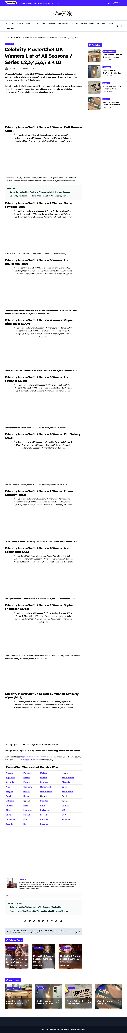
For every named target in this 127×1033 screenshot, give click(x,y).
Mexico (43, 777)
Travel (43, 23)
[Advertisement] (44, 110)
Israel (25, 819)
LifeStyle (83, 23)
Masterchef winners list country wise (35, 756)
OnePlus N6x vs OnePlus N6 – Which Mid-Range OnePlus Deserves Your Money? (112, 74)
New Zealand (46, 791)
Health (91, 23)
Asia (8, 787)
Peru (42, 805)
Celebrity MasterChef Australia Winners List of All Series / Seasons (40, 192)
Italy (25, 824)
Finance (28, 23)
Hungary (27, 796)
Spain (64, 787)
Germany (27, 787)
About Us (9, 23)
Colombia (10, 819)
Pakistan (44, 801)
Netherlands (46, 787)
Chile (8, 810)
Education (51, 23)
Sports (74, 23)
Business (19, 23)
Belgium (9, 791)
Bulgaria (10, 801)
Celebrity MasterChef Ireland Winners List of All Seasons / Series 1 (39, 195)
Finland (26, 777)
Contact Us (10, 29)
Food (111, 23)
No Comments (35, 69)
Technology (101, 23)
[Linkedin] (7, 895)
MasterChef (9, 44)
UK (63, 810)
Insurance (106, 83)
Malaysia (44, 773)
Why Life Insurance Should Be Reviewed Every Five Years (111, 104)
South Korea (67, 791)
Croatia (9, 824)
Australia (10, 782)
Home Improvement (109, 51)
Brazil (8, 796)
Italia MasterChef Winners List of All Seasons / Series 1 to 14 (37, 907)
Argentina (10, 777)
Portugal (44, 819)
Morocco (44, 782)
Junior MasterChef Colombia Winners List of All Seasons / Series (39, 911)
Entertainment (63, 23)
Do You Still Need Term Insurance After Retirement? (112, 88)
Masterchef (29, 759)
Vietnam (66, 819)
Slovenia (66, 782)
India (25, 805)
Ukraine (65, 805)
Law (36, 23)
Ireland (26, 815)
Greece (26, 791)
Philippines (45, 810)
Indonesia (27, 810)
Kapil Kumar (13, 965)
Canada (9, 805)
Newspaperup (69, 1029)
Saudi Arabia (68, 777)
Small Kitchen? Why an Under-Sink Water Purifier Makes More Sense (112, 58)
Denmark (27, 773)
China (8, 815)
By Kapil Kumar (13, 69)
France (26, 782)
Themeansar (80, 1029)
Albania (9, 773)
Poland (43, 815)
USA (64, 815)
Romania (44, 824)
